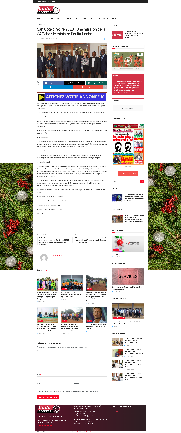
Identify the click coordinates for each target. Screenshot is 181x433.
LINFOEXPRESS (57, 255)
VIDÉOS (114, 19)
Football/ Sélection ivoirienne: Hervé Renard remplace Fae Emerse (96, 327)
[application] (128, 61)
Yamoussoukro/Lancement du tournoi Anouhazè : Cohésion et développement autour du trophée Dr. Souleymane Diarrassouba (96, 297)
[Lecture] (114, 68)
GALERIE (105, 19)
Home (38, 24)
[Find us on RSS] (120, 411)
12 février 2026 (117, 326)
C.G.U (53, 1)
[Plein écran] (142, 68)
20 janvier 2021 (117, 291)
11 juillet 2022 (129, 224)
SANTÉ (77, 19)
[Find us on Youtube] (117, 411)
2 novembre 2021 (130, 203)
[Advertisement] (72, 224)
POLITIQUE (40, 19)
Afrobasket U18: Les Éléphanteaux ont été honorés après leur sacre (71, 295)
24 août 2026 (41, 301)
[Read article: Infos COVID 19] (128, 244)
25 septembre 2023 (130, 382)
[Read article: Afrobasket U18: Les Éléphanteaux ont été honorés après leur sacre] (72, 283)
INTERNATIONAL (95, 19)
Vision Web (76, 431)
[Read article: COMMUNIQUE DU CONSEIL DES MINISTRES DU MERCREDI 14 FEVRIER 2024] (117, 353)
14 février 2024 (129, 356)
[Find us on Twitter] (114, 411)
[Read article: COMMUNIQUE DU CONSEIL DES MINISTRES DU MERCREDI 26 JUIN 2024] (117, 342)
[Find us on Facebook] (110, 411)
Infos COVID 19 (117, 254)
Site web (76, 383)
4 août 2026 (90, 331)
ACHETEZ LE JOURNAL (129, 173)
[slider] (126, 68)
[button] (128, 61)
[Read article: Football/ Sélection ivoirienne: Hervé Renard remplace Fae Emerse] (96, 315)
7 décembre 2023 (129, 369)
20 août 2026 (65, 299)
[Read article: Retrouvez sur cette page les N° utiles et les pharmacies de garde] (128, 276)
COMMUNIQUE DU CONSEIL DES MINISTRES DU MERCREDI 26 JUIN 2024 (133, 341)
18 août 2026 (41, 333)
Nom (39, 375)
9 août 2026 (65, 333)
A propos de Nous (41, 1)
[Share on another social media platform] (105, 87)
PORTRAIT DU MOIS (119, 317)
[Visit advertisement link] (72, 97)
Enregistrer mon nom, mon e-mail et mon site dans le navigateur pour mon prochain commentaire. (69, 391)
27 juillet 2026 (129, 40)
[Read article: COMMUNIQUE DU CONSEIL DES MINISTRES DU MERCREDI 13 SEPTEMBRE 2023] (117, 377)
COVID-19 (115, 250)
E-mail (39, 383)
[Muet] (138, 68)
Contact (49, 1)
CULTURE (68, 19)
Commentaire (42, 351)
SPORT (84, 19)
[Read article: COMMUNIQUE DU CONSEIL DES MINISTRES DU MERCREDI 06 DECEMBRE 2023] (117, 364)
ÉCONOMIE (50, 19)
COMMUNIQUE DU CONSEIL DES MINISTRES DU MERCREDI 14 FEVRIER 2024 (134, 352)
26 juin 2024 (128, 345)
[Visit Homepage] (48, 10)
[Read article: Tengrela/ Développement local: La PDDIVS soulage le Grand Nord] (128, 311)
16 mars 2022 (40, 39)
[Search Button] (143, 18)
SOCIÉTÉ (59, 19)
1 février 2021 (116, 256)
